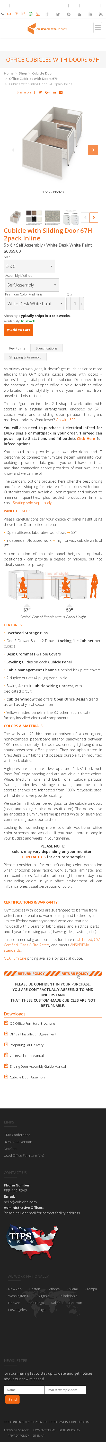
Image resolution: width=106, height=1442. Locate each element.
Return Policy (70, 1430)
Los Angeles (17, 1309)
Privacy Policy (18, 1435)
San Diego (36, 1302)
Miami (73, 1289)
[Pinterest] (68, 10)
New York (15, 1289)
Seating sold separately (32, 502)
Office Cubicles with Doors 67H (33, 78)
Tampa (92, 1289)
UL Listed (84, 939)
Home (9, 73)
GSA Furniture (15, 958)
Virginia (43, 1295)
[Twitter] (57, 10)
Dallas (55, 1302)
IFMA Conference (17, 1134)
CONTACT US (34, 856)
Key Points (17, 348)
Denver (14, 1302)
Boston (34, 1289)
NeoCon (10, 1148)
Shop (23, 73)
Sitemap (39, 1435)
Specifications (46, 348)
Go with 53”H (66, 419)
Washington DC (19, 1295)
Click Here (86, 438)
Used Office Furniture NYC (24, 1155)
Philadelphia (67, 1295)
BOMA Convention (18, 1141)
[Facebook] (47, 10)
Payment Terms (44, 1430)
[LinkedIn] (90, 10)
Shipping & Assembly (25, 357)
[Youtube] (79, 10)
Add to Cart (20, 329)
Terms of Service (16, 1430)
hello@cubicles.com (20, 1202)
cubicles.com (79, 1422)
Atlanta (54, 1289)
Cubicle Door (42, 73)
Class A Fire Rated (34, 944)
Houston (75, 1302)
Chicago (39, 1309)
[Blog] (100, 10)
